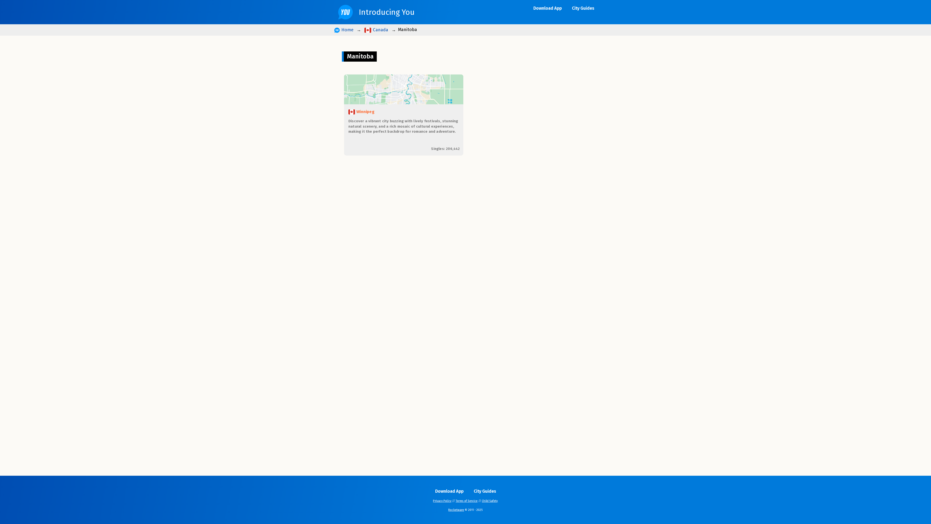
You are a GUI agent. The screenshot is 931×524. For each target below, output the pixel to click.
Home (346, 30)
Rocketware (456, 510)
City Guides (583, 8)
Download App (547, 8)
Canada (380, 30)
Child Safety (490, 501)
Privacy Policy (442, 501)
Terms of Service (467, 501)
